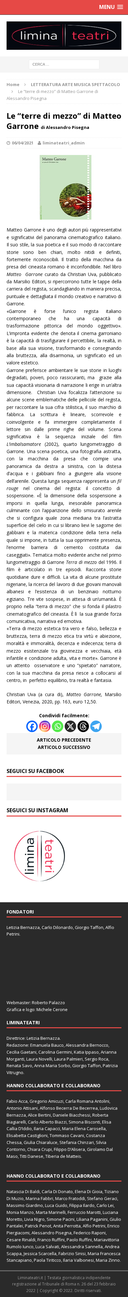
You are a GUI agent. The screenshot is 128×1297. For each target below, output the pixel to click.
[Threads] (83, 726)
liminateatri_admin (64, 143)
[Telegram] (96, 726)
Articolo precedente (64, 740)
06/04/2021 (22, 143)
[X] (70, 726)
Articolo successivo (64, 747)
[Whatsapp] (57, 726)
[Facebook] (32, 726)
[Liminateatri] (64, 35)
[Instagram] (45, 726)
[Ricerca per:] (64, 64)
